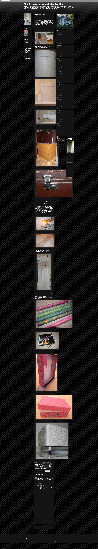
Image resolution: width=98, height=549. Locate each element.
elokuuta (58, 36)
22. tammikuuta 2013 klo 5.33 (44, 477)
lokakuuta (58, 58)
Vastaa (39, 493)
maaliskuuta (59, 71)
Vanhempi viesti (50, 527)
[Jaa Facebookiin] (48, 471)
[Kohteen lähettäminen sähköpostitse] (45, 471)
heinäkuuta (59, 45)
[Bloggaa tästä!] (46, 471)
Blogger (55, 541)
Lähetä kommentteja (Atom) (45, 530)
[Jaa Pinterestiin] (49, 471)
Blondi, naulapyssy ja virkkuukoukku (43, 4)
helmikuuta (59, 32)
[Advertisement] (44, 518)
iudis (38, 477)
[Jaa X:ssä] (47, 471)
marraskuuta (59, 56)
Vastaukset (40, 483)
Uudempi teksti (38, 527)
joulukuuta (58, 54)
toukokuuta (59, 67)
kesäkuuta (58, 47)
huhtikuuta (59, 39)
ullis (41, 485)
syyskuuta (58, 34)
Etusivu (43, 527)
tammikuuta (59, 43)
